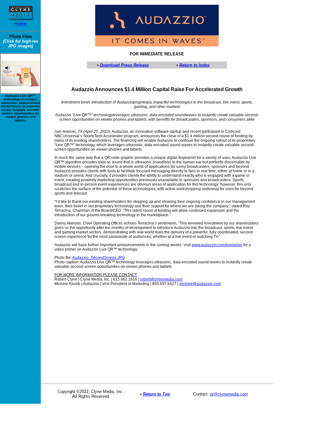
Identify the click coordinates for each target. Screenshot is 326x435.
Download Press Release (124, 65)
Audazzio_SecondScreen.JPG (98, 257)
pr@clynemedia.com (229, 394)
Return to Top (156, 394)
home (21, 23)
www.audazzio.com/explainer (217, 245)
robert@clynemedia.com (161, 279)
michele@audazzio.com (200, 284)
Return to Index (194, 65)
